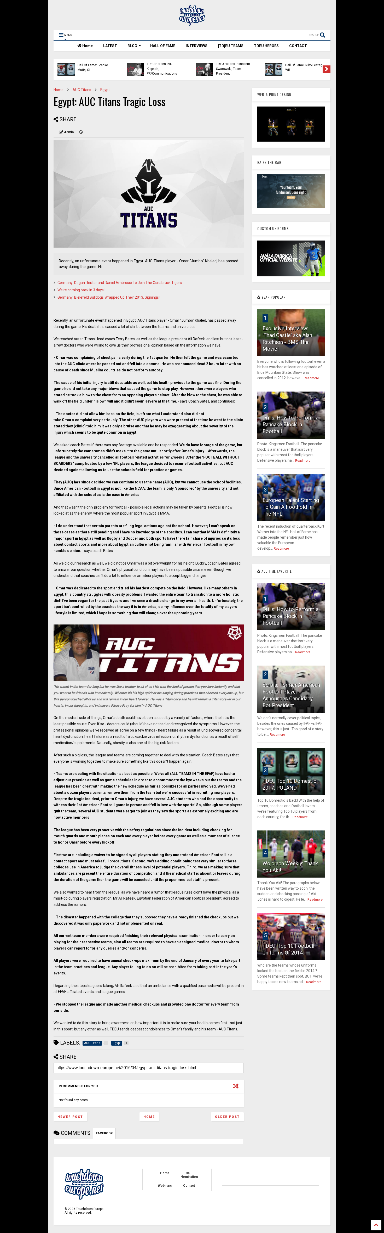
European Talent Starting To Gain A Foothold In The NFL (291, 507)
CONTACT (298, 46)
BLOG (132, 46)
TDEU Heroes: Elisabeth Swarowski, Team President (233, 68)
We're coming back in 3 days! (80, 290)
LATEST (110, 46)
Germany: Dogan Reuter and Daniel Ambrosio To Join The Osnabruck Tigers (119, 283)
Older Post (227, 1117)
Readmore (311, 378)
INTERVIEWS (196, 46)
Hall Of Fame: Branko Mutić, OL (93, 67)
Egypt (105, 90)
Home (87, 46)
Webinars (165, 1185)
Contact (189, 1185)
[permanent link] (81, 132)
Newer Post (70, 1117)
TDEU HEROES (266, 46)
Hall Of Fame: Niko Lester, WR (303, 67)
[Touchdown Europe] (192, 23)
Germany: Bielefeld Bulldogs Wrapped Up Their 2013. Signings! (108, 297)
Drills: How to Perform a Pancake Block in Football (290, 424)
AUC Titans (82, 90)
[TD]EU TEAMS (230, 46)
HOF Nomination (189, 1175)
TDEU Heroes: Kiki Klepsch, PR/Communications (162, 68)
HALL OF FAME (162, 46)
